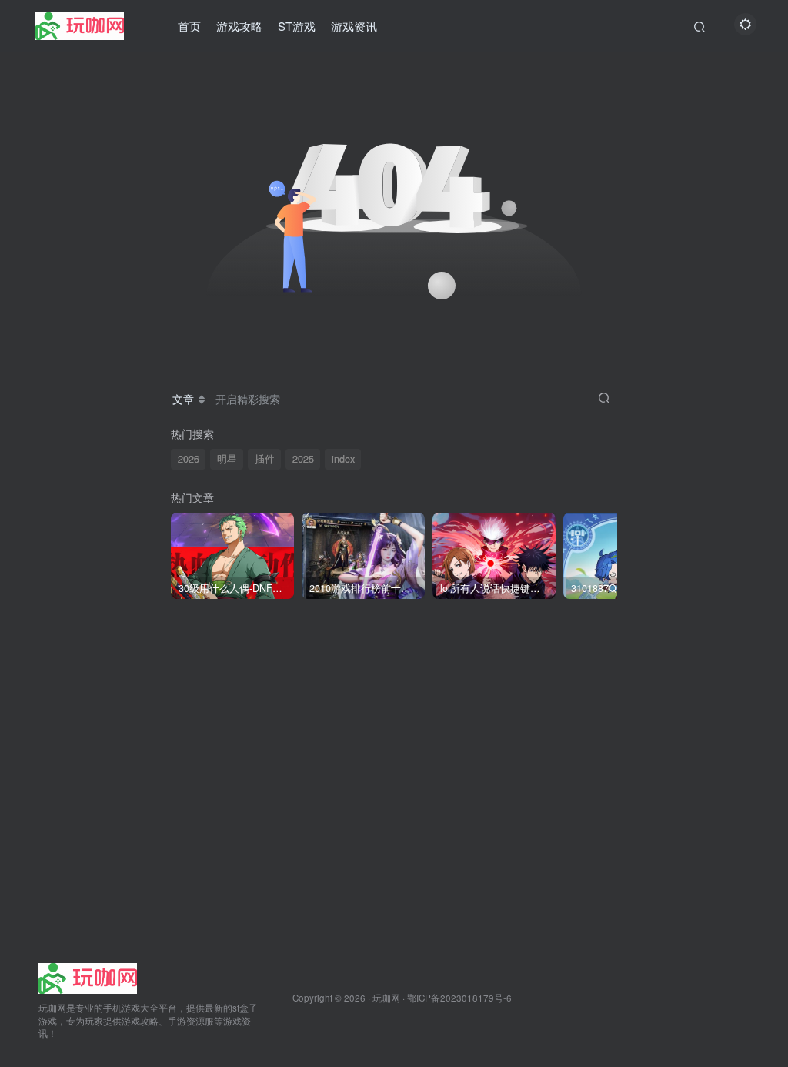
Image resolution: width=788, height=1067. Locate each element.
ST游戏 (297, 26)
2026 (188, 459)
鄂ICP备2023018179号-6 (459, 998)
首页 (189, 26)
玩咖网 (386, 998)
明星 (227, 459)
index (343, 459)
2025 (303, 459)
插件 (265, 459)
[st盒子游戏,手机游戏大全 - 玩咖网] (87, 976)
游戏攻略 (239, 26)
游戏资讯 (354, 26)
